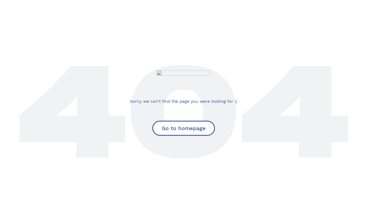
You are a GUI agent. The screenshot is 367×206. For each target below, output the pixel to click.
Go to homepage (184, 128)
